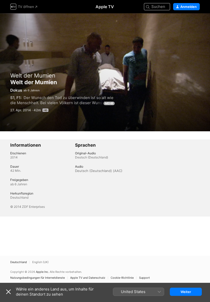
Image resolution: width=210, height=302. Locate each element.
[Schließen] (8, 291)
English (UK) (40, 262)
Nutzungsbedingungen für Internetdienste (37, 277)
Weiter (186, 292)
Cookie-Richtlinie (122, 277)
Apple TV (105, 6)
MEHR (109, 103)
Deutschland (18, 262)
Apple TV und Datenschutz (87, 277)
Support (144, 277)
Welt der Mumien (32, 75)
